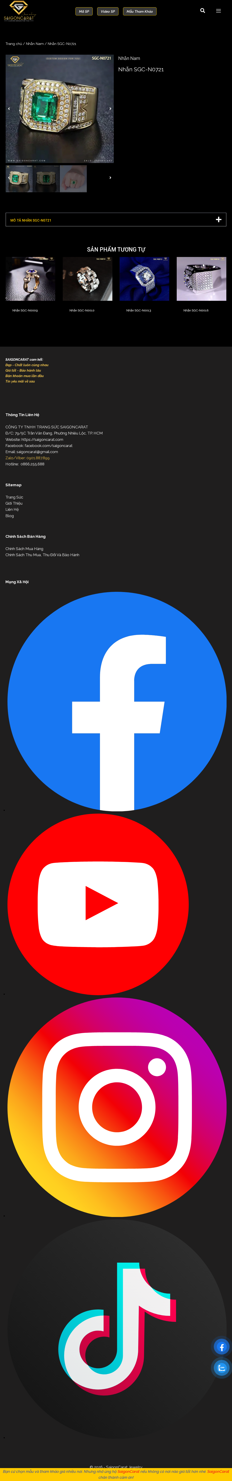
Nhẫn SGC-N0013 (138, 310)
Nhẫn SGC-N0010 (82, 310)
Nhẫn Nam (35, 44)
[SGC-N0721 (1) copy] (60, 109)
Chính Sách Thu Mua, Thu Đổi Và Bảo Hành (42, 555)
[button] (9, 109)
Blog (9, 515)
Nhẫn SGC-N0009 (25, 310)
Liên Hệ (12, 509)
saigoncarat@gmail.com (37, 451)
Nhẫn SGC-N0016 (196, 310)
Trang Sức (14, 497)
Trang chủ (14, 44)
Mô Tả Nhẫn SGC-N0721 (30, 220)
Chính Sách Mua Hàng (24, 548)
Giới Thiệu (13, 503)
